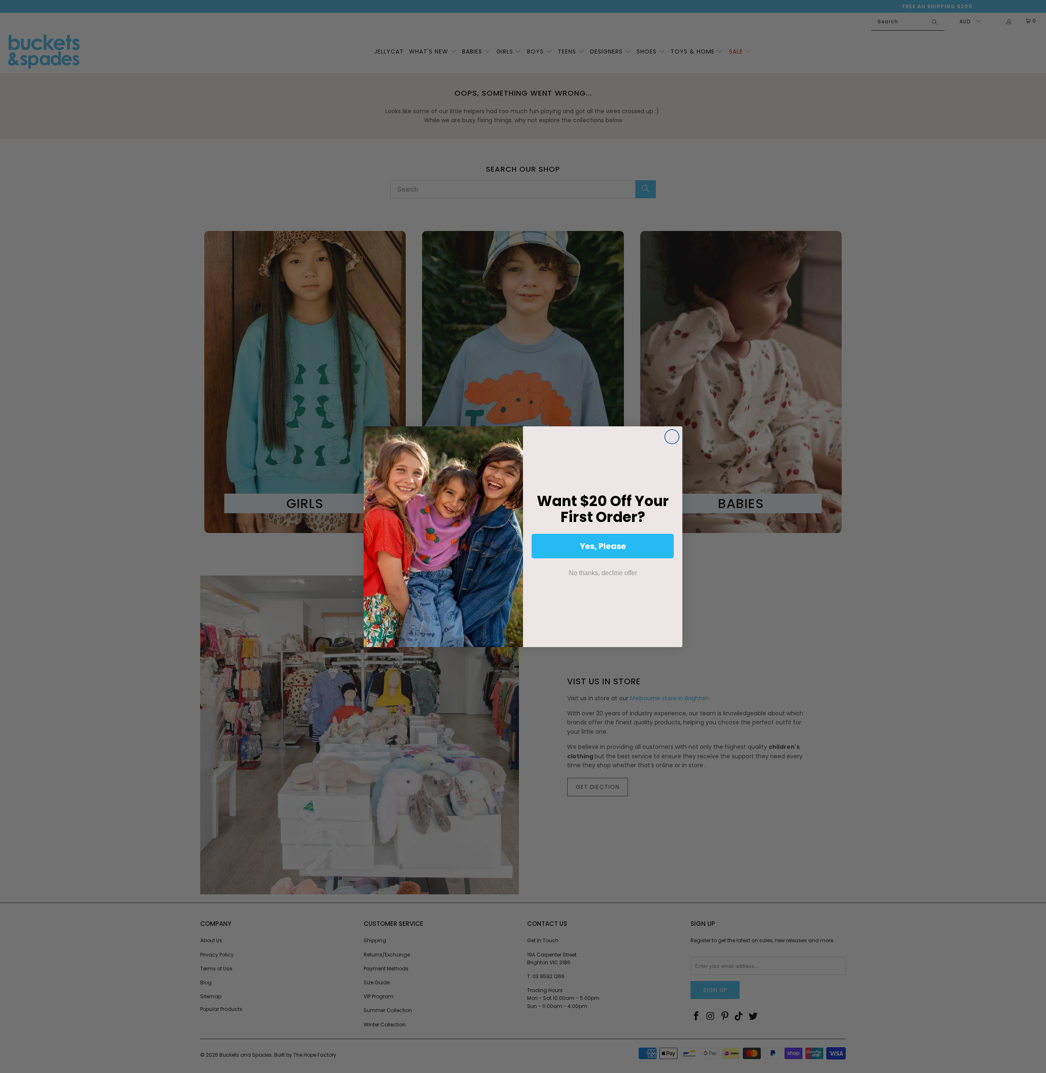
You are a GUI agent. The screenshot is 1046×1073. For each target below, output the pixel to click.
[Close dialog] (672, 437)
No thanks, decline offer (603, 572)
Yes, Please (603, 546)
